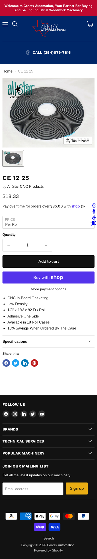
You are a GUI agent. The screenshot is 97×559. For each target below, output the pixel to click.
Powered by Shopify (48, 550)
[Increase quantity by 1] (46, 245)
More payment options (48, 289)
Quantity (8, 234)
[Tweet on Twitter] (15, 363)
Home (7, 71)
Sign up (77, 488)
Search (49, 538)
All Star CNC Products (25, 186)
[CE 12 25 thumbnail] (13, 158)
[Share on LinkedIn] (25, 363)
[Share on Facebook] (6, 363)
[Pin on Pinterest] (34, 363)
